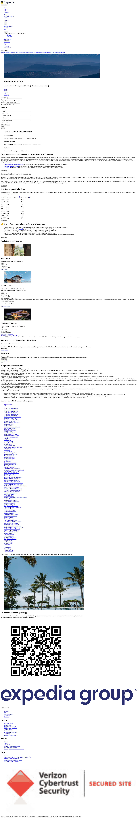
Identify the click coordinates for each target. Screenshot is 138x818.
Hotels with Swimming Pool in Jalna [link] (13, 447)
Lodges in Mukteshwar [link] (9, 498)
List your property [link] (8, 714)
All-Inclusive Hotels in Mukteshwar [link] (13, 477)
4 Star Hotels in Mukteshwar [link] (11, 411)
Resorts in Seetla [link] (8, 543)
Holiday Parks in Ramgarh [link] (10, 516)
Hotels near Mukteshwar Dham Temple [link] (14, 470)
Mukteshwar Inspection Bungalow (13, 164)
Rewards (21, 229)
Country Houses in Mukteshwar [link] (12, 468)
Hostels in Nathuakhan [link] (9, 503)
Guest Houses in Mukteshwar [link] (11, 471)
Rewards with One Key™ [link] (10, 735)
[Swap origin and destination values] (1, 99)
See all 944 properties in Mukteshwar (10, 335)
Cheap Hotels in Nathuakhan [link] (11, 506)
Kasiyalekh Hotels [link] (8, 460)
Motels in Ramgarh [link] (8, 536)
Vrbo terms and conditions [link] (10, 747)
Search (3, 128)
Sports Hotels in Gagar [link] (9, 432)
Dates (2, 102)
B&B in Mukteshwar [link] (9, 465)
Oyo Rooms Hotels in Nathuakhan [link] (12, 507)
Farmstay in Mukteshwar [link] (10, 463)
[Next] (2, 362)
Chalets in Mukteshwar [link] (9, 467)
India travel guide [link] (8, 723)
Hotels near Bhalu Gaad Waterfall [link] (12, 417)
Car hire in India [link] (8, 731)
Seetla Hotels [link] (7, 544)
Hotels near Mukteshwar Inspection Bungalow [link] (15, 497)
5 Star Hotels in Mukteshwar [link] (11, 414)
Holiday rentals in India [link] (10, 726)
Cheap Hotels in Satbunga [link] (10, 539)
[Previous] (1, 362)
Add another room (5, 124)
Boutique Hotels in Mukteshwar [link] (12, 478)
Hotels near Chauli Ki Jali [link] (10, 418)
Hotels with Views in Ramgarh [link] (11, 524)
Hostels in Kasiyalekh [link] (9, 457)
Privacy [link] (6, 742)
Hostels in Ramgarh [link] (9, 517)
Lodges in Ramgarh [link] (9, 534)
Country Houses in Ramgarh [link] (11, 514)
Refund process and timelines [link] (11, 758)
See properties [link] (4, 350)
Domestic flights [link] (8, 729)
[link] (17, 8)
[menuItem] (7, 52)
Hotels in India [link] (7, 725)
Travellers (3, 104)
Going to (3, 100)
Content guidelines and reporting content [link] (14, 749)
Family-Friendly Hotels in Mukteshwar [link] (13, 484)
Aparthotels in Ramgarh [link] (10, 511)
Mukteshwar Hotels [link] (9, 494)
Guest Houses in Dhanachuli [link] (11, 420)
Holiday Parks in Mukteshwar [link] (11, 473)
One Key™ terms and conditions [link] (12, 746)
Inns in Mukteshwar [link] (9, 496)
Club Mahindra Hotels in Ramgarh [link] (12, 521)
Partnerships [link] (7, 715)
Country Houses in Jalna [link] (10, 442)
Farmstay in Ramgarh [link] (9, 510)
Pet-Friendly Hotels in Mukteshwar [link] (13, 490)
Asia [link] (5, 45)
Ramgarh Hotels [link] (8, 533)
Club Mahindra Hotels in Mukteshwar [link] (13, 483)
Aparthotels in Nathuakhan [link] (10, 500)
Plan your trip (4, 50)
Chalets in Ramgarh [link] (9, 513)
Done (2, 126)
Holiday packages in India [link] (10, 728)
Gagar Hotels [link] (7, 438)
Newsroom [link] (6, 717)
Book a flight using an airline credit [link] (13, 760)
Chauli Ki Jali (7, 167)
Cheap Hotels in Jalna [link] (9, 445)
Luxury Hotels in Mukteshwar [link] (11, 487)
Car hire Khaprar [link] (8, 549)
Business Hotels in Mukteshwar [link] (12, 481)
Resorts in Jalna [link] (8, 444)
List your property (8, 26)
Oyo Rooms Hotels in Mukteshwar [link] (12, 488)
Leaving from (4, 97)
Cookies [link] (6, 743)
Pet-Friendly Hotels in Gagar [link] (11, 437)
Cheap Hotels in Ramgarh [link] (10, 520)
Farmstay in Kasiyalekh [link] (10, 453)
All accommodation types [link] (10, 732)
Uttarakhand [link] (7, 42)
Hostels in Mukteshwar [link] (9, 474)
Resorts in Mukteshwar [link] (9, 475)
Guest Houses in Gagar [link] (10, 428)
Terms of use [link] (7, 744)
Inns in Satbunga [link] (8, 541)
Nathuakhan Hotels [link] (9, 508)
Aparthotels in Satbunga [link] (10, 537)
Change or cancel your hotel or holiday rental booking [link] (17, 757)
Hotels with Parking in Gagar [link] (11, 435)
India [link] (5, 43)
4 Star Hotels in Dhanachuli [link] (11, 409)
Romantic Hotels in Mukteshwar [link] (12, 491)
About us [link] (6, 711)
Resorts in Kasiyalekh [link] (9, 458)
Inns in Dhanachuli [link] (8, 425)
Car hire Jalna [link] (7, 547)
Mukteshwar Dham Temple (11, 166)
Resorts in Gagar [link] (8, 431)
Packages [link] (6, 46)
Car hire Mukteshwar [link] (9, 550)
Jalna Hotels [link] (7, 450)
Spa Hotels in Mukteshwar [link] (10, 493)
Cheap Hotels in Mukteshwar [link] (11, 480)
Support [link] (6, 755)
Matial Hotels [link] (7, 461)
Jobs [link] (5, 712)
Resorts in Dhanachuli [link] (9, 421)
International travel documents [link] (11, 761)
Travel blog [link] (7, 733)
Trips (5, 29)
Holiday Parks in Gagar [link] (10, 430)
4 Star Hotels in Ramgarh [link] (10, 412)
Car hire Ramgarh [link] (8, 551)
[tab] (5, 89)
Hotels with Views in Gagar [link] (11, 434)
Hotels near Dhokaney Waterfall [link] (12, 427)
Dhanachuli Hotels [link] (8, 424)
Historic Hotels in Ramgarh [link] (11, 523)
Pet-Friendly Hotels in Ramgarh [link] (12, 529)
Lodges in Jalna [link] (8, 451)
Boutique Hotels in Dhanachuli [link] (11, 422)
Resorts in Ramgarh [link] (9, 519)
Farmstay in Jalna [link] (8, 441)
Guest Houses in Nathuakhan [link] (11, 501)
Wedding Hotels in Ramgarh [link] (11, 531)
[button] (69, 401)
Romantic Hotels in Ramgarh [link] (11, 530)
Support (6, 27)
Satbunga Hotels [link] (8, 540)
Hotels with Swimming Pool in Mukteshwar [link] (15, 486)
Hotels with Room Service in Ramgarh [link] (13, 527)
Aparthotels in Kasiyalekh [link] (10, 454)
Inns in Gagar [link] (7, 440)
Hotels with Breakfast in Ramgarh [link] (12, 526)
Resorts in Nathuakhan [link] (9, 504)
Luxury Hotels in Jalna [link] (9, 448)
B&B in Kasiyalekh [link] (9, 455)
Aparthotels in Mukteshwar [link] (11, 464)
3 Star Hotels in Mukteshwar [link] (11, 408)
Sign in (6, 32)
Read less (3, 170)
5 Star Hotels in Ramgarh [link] (10, 415)
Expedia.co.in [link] (7, 39)
